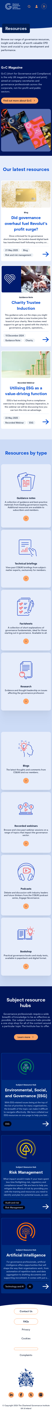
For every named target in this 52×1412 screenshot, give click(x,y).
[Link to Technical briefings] (26, 578)
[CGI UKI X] (31, 1395)
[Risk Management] (46, 1206)
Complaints (26, 1355)
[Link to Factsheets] (26, 641)
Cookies (26, 1338)
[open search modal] (29, 6)
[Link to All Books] (26, 966)
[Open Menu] (44, 6)
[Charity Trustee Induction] (46, 339)
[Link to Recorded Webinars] (26, 843)
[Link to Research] (26, 701)
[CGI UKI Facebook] (21, 1395)
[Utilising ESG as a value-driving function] (46, 422)
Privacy (26, 1329)
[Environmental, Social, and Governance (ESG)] (46, 1124)
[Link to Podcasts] (26, 906)
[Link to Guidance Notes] (26, 518)
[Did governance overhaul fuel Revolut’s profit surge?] (46, 254)
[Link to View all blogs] (26, 780)
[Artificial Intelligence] (46, 1286)
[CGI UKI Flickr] (41, 1395)
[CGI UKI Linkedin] (11, 1395)
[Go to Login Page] (36, 6)
